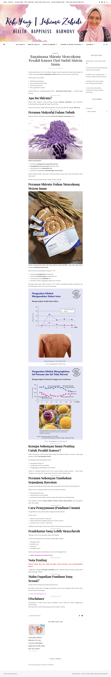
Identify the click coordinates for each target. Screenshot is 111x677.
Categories (89, 108)
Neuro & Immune (49, 44)
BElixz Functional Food (42, 2)
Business (89, 44)
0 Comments (59, 68)
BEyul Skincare (29, 2)
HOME (73, 673)
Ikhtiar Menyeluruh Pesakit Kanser (41, 555)
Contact (11, 2)
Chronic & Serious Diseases (71, 44)
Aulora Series (19, 2)
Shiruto (56, 53)
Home (5, 2)
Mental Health (34, 44)
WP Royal (14, 673)
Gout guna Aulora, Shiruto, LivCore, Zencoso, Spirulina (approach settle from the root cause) (36, 643)
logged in (39, 665)
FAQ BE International (58, 2)
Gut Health (20, 44)
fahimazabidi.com (35, 615)
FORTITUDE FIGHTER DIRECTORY (75, 2)
